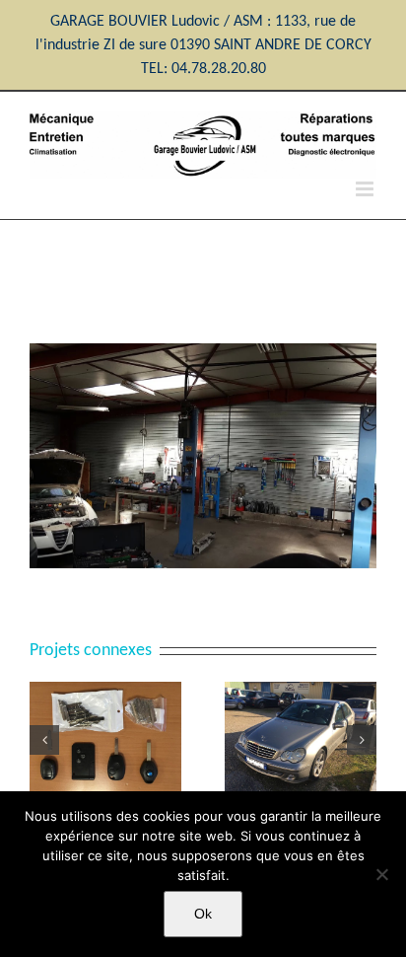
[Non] (381, 874)
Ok (203, 913)
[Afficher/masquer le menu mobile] (366, 189)
